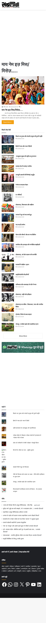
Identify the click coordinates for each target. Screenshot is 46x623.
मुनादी (7, 566)
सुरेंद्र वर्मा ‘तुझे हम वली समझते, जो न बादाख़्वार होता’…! (18, 508)
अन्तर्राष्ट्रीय (24, 569)
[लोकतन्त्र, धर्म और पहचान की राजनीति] (8, 257)
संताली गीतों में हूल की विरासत (21, 467)
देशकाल (34, 569)
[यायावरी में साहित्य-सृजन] (8, 267)
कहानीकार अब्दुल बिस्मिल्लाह (11, 512)
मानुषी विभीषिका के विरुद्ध (10, 539)
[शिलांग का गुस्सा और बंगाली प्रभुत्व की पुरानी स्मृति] (8, 139)
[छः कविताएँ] (8, 198)
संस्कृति (19, 571)
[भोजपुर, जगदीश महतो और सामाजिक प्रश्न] (8, 327)
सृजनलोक (34, 566)
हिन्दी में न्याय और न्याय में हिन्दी (24, 146)
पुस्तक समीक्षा (40, 569)
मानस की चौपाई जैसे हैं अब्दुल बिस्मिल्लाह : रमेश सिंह (18, 505)
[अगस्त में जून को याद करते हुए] (8, 217)
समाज (24, 571)
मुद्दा (39, 566)
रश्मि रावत (5, 107)
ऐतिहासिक (35, 571)
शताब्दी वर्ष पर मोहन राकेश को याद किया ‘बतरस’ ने (17, 519)
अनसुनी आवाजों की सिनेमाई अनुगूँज (25, 175)
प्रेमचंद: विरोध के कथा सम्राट (24, 314)
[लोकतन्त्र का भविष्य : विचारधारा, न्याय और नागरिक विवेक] (8, 307)
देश (30, 569)
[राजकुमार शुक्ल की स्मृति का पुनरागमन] (8, 159)
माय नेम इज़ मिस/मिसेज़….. (12, 110)
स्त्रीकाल (4, 569)
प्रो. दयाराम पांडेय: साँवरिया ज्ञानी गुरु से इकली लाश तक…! (19, 529)
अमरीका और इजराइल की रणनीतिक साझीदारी (28, 244)
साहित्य (18, 569)
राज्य (40, 571)
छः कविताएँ (19, 195)
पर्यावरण (5, 571)
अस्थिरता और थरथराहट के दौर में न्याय (26, 284)
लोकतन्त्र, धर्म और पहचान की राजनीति (26, 254)
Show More (23, 336)
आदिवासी (10, 571)
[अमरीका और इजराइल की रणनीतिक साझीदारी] (8, 247)
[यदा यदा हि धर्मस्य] (8, 227)
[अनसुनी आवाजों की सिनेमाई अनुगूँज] (8, 178)
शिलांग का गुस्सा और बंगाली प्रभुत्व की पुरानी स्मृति (29, 136)
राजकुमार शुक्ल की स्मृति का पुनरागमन (26, 156)
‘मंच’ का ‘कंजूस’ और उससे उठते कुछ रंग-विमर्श (16, 526)
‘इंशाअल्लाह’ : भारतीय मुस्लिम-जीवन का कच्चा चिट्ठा (17, 535)
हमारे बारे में (5, 552)
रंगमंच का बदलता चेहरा (22, 185)
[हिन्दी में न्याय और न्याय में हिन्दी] (8, 149)
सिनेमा (13, 569)
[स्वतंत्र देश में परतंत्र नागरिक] (8, 168)
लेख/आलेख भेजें (24, 552)
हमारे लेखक (14, 552)
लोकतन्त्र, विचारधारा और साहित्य (25, 205)
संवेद (3, 499)
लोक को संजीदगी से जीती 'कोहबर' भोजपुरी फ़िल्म (26, 443)
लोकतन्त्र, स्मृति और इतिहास (23, 294)
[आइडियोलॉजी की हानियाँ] (8, 277)
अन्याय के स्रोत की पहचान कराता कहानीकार (15, 515)
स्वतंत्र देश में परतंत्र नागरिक (24, 166)
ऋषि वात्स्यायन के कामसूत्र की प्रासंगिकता (24, 428)
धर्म (15, 571)
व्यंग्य (9, 569)
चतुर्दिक (29, 571)
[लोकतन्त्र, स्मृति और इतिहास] (8, 297)
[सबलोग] (11, 5)
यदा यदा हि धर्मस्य (20, 224)
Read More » (7, 122)
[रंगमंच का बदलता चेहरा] (8, 188)
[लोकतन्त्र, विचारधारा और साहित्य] (8, 208)
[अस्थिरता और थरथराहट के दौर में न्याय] (8, 287)
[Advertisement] (23, 36)
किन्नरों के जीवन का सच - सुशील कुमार (23, 450)
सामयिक (28, 566)
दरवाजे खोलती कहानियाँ (9, 522)
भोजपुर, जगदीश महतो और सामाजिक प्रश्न (27, 324)
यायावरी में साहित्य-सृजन (23, 264)
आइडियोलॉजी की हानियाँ (22, 274)
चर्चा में (23, 566)
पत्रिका (12, 566)
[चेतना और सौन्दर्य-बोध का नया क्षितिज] (8, 237)
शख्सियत (17, 566)
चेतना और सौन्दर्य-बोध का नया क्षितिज (26, 234)
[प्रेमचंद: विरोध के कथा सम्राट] (8, 317)
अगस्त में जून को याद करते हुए (24, 215)
